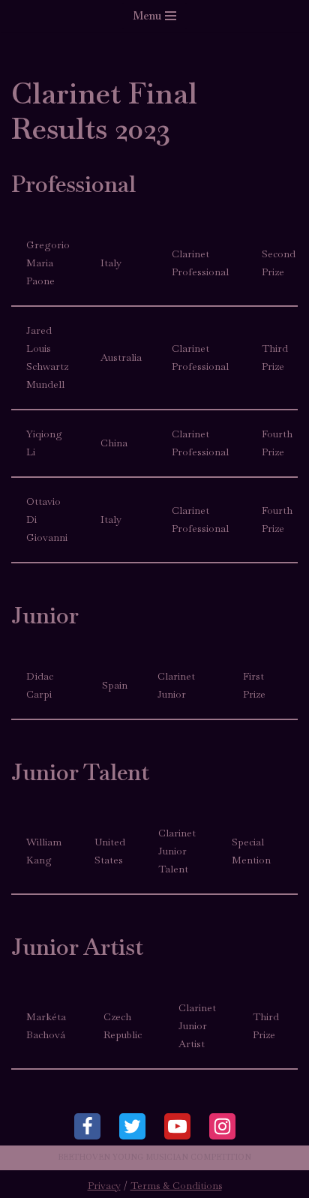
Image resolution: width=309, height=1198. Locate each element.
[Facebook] (87, 1126)
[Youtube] (177, 1126)
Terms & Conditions (176, 1185)
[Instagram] (222, 1126)
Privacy (104, 1185)
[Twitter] (132, 1126)
